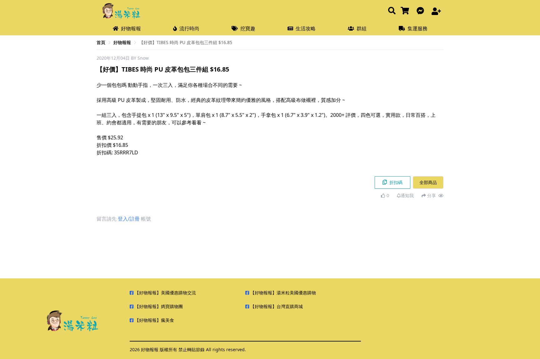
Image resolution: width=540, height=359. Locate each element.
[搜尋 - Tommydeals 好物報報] (392, 11)
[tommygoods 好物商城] (406, 11)
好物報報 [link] (122, 42)
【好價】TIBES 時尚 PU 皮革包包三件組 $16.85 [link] (185, 42)
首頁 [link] (101, 42)
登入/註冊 (129, 218)
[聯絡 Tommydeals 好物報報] (422, 11)
